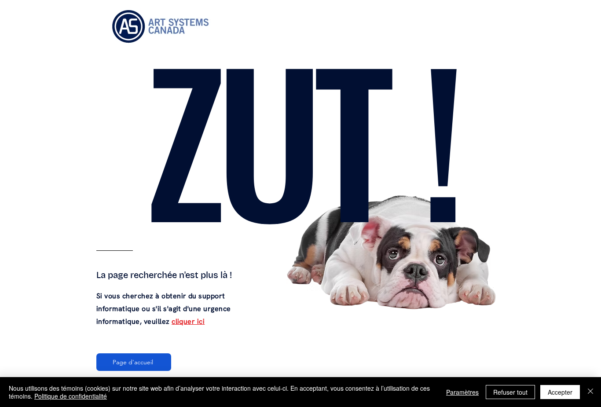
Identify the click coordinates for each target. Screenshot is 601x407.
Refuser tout (510, 392)
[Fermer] (590, 392)
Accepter (560, 392)
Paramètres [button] (462, 392)
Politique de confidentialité (70, 396)
